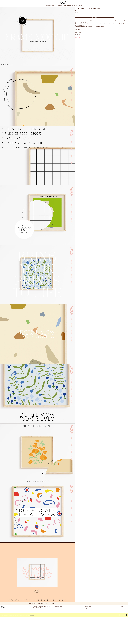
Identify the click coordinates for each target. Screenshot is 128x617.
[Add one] (78, 14)
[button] (125, 2)
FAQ (85, 607)
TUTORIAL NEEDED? (78, 32)
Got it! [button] (123, 615)
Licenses (86, 609)
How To (86, 608)
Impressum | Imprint (88, 606)
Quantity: (76, 12)
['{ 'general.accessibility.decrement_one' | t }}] (75, 14)
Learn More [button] (32, 615)
